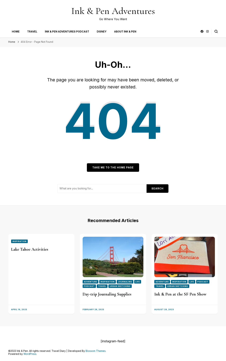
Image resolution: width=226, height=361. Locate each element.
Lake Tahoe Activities (29, 249)
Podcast (89, 286)
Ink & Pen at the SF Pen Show (180, 294)
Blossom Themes (96, 350)
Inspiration (19, 241)
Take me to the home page (113, 167)
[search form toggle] (216, 31)
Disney (101, 31)
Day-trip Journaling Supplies (107, 294)
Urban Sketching (120, 286)
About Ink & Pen (125, 31)
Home (16, 31)
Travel (32, 31)
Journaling (125, 282)
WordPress (29, 353)
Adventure (90, 282)
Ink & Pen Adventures (113, 11)
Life (137, 282)
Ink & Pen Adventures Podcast (67, 31)
